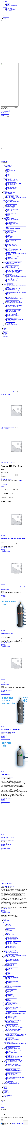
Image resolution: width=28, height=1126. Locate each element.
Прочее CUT (9, 215)
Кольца (8, 235)
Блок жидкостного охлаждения (14, 305)
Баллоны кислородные (11, 179)
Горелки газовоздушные (12, 195)
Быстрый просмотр (5, 551)
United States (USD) (11, 8)
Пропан (8, 174)
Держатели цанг (10, 232)
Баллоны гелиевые (11, 188)
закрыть (2, 1101)
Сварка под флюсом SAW (12, 272)
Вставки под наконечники (12, 219)
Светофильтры (9, 283)
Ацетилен (8, 167)
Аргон (7, 169)
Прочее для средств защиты (13, 281)
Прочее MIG (9, 224)
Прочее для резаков (11, 252)
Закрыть (3, 535)
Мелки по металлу (10, 206)
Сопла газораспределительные (13, 228)
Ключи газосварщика (11, 204)
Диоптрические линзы (11, 275)
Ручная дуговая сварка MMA (13, 271)
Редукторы (9, 246)
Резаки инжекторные (11, 258)
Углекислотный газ (7, 633)
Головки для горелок (11, 231)
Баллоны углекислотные (12, 185)
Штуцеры (8, 243)
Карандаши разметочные (12, 202)
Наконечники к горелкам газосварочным (16, 197)
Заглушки (8, 233)
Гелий (7, 175)
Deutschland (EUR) (10, 9)
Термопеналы (9, 323)
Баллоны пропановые (11, 187)
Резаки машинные (10, 289)
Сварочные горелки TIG (12, 266)
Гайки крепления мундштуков (13, 249)
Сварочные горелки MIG (12, 265)
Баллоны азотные (10, 184)
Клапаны (8, 293)
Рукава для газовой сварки (12, 300)
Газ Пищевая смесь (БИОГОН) (10, 729)
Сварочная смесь (10, 170)
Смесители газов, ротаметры (13, 301)
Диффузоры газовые (11, 222)
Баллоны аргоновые (11, 182)
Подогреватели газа (11, 297)
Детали (5, 484)
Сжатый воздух (10, 176)
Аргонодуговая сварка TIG (13, 268)
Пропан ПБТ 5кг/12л (7, 837)
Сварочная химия (10, 322)
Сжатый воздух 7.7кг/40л (7, 462)
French (7, 4)
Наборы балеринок (11, 213)
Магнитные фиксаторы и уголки (14, 313)
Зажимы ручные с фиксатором (13, 307)
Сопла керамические (11, 240)
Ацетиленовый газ (6, 883)
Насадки (8, 214)
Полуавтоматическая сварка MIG (14, 270)
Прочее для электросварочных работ (15, 319)
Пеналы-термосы (10, 316)
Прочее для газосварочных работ (14, 298)
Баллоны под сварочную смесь (13, 183)
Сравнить (3, 477)
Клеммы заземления (11, 311)
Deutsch (8, 3)
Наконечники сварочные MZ (13, 314)
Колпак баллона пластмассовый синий (13, 587)
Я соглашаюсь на (14, 1123)
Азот (7, 171)
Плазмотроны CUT (11, 263)
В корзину (3, 476)
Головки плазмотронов (12, 209)
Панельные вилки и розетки (13, 315)
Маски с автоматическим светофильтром (16, 276)
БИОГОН (12, 732)
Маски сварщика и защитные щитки (15, 278)
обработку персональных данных (19, 1123)
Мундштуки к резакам (11, 250)
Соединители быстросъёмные (13, 239)
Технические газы (8, 391)
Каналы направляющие (12, 223)
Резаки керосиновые (11, 259)
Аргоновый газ (5, 774)
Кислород (8, 166)
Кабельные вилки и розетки (13, 310)
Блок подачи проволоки (12, 306)
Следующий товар (5, 429)
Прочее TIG (9, 237)
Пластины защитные (11, 280)
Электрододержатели (11, 324)
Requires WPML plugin (11, 5)
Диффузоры (9, 210)
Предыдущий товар (5, 394)
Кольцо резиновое (6, 682)
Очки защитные (10, 279)
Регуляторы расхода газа (12, 245)
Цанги (7, 241)
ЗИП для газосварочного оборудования (16, 292)
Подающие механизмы (12, 318)
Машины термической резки (13, 288)
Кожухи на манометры (11, 294)
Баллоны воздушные (11, 189)
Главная (2, 391)
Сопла (7, 217)
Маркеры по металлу (11, 205)
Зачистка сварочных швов (12, 201)
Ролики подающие (10, 320)
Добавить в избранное (6, 479)
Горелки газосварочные (12, 196)
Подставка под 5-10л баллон (8, 427)
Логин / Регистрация (8, 1097)
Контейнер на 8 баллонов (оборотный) (13, 538)
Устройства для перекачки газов (14, 302)
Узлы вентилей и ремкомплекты (14, 261)
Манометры (9, 296)
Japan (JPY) (9, 10)
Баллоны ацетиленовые (12, 180)
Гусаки (8, 220)
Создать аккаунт (5, 1112)
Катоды (8, 211)
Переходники (9, 236)
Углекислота (9, 173)
